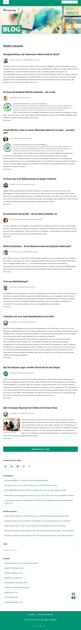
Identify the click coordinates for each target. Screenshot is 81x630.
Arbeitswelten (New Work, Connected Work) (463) (21, 563)
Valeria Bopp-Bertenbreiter (16, 219)
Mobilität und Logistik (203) (13, 578)
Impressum (31, 614)
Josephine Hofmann (11, 521)
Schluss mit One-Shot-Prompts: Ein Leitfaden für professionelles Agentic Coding (42, 516)
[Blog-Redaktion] (5, 372)
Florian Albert (13, 138)
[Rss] (5, 466)
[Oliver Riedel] (5, 286)
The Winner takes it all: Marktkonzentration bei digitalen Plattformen (29, 178)
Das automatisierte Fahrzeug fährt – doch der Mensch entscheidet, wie (30, 213)
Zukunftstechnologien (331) (13, 602)
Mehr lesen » (34, 82)
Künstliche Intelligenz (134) (13, 573)
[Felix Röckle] (5, 97)
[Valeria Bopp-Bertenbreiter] (5, 219)
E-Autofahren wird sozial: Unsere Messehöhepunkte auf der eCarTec (28, 316)
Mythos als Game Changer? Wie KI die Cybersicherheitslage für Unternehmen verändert (43, 535)
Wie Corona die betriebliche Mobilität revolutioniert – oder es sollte (29, 92)
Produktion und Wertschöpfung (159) (16, 587)
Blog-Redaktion (13, 373)
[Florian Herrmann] (5, 251)
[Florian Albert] (5, 138)
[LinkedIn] (11, 466)
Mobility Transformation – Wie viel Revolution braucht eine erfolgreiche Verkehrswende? (37, 246)
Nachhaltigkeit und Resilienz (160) (15, 583)
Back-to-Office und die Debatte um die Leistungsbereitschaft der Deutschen (45, 521)
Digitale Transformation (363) (14, 568)
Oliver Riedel (12, 287)
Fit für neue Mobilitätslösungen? (15, 281)
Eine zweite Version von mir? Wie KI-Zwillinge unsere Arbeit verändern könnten (30, 485)
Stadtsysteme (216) (11, 592)
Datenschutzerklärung (45, 614)
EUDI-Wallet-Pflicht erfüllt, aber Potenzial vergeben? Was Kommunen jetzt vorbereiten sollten (35, 490)
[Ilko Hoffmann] (5, 184)
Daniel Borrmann (14, 322)
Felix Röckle (12, 97)
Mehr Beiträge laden (40, 449)
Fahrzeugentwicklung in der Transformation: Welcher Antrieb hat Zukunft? (31, 54)
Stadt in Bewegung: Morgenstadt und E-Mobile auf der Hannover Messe (30, 407)
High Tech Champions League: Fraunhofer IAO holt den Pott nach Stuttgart (31, 367)
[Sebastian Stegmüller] (5, 59)
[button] (73, 595)
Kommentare (36, 60)
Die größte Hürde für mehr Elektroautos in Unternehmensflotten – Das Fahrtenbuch (46, 531)
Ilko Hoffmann (13, 184)
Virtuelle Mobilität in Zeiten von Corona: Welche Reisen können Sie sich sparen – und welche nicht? (38, 131)
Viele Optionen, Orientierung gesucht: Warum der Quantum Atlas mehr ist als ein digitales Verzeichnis (39, 495)
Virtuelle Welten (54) (11, 597)
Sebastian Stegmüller (15, 60)
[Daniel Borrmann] (5, 321)
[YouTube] (17, 466)
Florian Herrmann (14, 252)
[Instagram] (23, 466)
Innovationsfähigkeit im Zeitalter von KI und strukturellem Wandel (26, 480)
